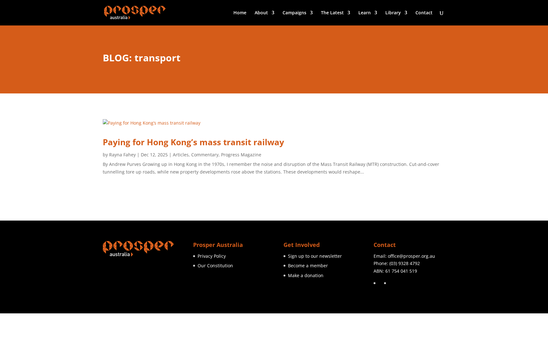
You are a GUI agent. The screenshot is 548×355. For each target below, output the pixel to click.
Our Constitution (215, 266)
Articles (181, 155)
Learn (364, 13)
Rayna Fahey (122, 155)
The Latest (332, 13)
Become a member (308, 266)
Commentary (205, 155)
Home (239, 13)
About (261, 13)
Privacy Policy (212, 256)
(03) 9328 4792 (404, 263)
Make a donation (305, 275)
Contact (424, 13)
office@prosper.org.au (411, 256)
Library (393, 13)
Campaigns (294, 13)
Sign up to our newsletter (315, 256)
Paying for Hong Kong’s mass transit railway (193, 142)
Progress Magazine (241, 155)
